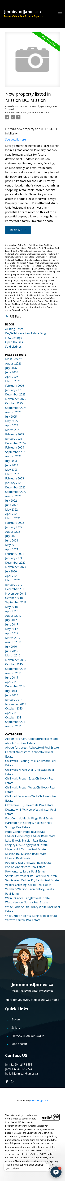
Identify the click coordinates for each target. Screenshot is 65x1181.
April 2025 (11, 425)
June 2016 (11, 651)
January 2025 (13, 439)
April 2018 (11, 611)
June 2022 (11, 505)
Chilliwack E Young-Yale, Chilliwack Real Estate (26, 254)
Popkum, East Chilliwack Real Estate (40, 286)
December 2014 (15, 686)
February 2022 (14, 523)
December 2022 (15, 487)
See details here (15, 139)
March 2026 (12, 381)
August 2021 (13, 532)
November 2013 (15, 704)
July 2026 (11, 368)
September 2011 (16, 722)
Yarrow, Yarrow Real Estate (17, 310)
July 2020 (11, 571)
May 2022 (11, 509)
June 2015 (11, 677)
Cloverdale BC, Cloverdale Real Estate (24, 266)
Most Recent (13, 359)
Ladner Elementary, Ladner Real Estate (30, 836)
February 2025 (14, 434)
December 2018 (15, 589)
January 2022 (13, 527)
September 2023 (16, 452)
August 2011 (13, 726)
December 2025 (15, 394)
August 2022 (13, 496)
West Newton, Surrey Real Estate (26, 902)
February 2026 (14, 386)
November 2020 (15, 567)
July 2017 (11, 620)
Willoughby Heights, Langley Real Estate (35, 307)
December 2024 (15, 443)
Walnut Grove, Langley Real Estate (28, 301)
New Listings (13, 338)
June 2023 (11, 465)
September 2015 (16, 669)
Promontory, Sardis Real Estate (25, 871)
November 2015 (15, 660)
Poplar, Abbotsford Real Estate (19, 289)
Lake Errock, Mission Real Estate (26, 840)
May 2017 (11, 629)
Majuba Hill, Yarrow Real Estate (25, 849)
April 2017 (11, 633)
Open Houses (14, 342)
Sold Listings (13, 346)
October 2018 (14, 598)
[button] (6, 1081)
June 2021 (11, 540)
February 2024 (14, 447)
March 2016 (12, 655)
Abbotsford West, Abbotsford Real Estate (32, 747)
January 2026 (13, 390)
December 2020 (15, 562)
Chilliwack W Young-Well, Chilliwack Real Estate (38, 263)
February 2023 (14, 478)
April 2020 (11, 576)
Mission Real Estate (14, 286)
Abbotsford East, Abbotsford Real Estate (36, 245)
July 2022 (11, 500)
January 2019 (13, 585)
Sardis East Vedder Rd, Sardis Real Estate (31, 292)
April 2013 (11, 713)
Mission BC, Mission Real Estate (32, 112)
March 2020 (12, 580)
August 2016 (13, 642)
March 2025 (12, 430)
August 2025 (13, 412)
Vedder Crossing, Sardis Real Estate (28, 885)
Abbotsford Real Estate (15, 248)
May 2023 (11, 470)
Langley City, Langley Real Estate (27, 280)
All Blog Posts (14, 329)
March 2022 (12, 518)
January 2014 (13, 700)
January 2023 (13, 483)
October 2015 (14, 664)
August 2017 (13, 616)
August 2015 (13, 673)
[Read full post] (32, 61)
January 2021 (13, 558)
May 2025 (11, 421)
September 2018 (16, 602)
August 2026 (13, 363)
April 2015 (11, 682)
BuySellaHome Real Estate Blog (25, 333)
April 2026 (11, 377)
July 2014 (11, 691)
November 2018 (15, 593)
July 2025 (11, 416)
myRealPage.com (39, 1100)
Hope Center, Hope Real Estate (27, 274)
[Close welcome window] (48, 1162)
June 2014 (11, 695)
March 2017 (12, 638)
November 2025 (15, 399)
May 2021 (11, 545)
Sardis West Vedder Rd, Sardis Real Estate (32, 880)
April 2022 (11, 514)
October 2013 (14, 708)
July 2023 (11, 461)
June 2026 (11, 372)
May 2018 (11, 607)
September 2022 (16, 492)
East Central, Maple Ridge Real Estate (29, 818)
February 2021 (14, 554)
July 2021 (11, 536)
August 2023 (13, 456)
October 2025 (14, 403)
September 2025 (16, 408)
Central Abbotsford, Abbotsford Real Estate (32, 251)
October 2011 (14, 717)
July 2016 (11, 646)
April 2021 (11, 549)
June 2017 (11, 624)
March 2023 (12, 474)
